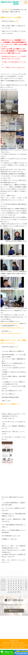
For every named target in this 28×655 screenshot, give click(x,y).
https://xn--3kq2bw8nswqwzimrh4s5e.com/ (12, 328)
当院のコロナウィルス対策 (11, 17)
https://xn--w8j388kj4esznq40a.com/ (11, 333)
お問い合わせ (15, 610)
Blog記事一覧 (5, 9)
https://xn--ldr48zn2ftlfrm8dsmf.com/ (10, 323)
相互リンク (23, 604)
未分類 (16, 21)
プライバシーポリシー (5, 645)
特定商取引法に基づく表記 (16, 645)
